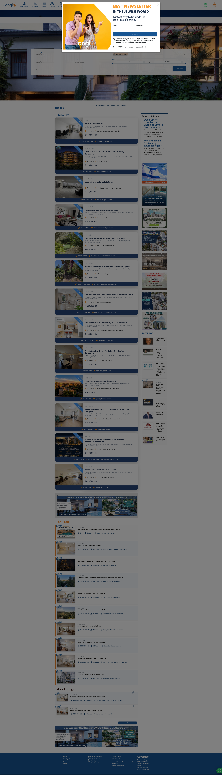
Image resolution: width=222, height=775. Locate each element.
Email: (115, 25)
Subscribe (135, 34)
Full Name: (139, 25)
